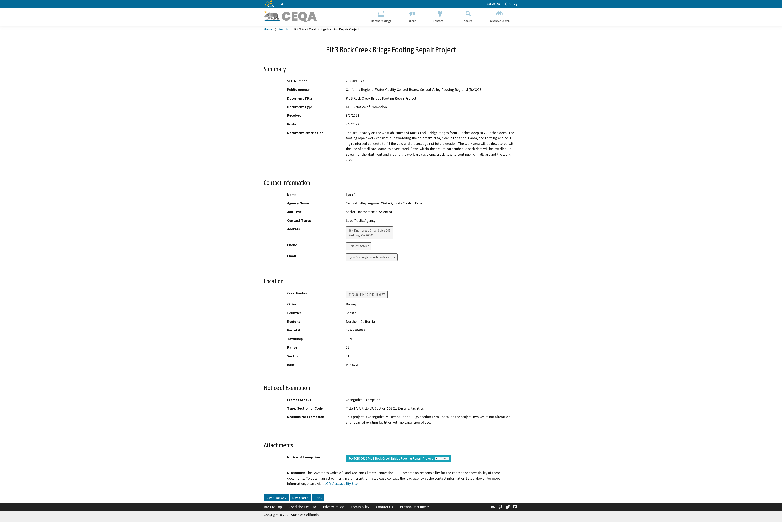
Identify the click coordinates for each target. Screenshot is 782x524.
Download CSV (276, 497)
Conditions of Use (302, 507)
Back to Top (273, 507)
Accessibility (359, 507)
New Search (300, 497)
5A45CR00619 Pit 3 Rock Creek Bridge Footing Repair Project (398, 458)
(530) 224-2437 (358, 246)
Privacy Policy (333, 507)
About (412, 21)
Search (468, 21)
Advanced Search (500, 21)
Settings (513, 4)
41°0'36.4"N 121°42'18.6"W (366, 294)
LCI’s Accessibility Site (341, 483)
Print (318, 497)
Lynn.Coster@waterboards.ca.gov (371, 257)
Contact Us (493, 3)
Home (268, 29)
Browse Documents (415, 507)
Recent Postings (381, 21)
